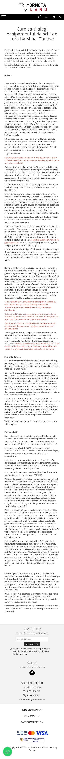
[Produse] (4, 17)
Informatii (31, 715)
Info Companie (31, 709)
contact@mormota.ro (33, 699)
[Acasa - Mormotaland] (32, 7)
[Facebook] (32, 672)
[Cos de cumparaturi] (53, 17)
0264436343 (34, 691)
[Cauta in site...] (60, 17)
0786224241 (34, 695)
